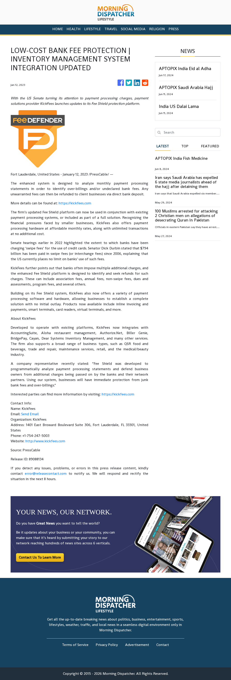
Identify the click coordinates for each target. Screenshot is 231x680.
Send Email (30, 414)
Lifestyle (92, 29)
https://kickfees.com (74, 203)
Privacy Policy (107, 644)
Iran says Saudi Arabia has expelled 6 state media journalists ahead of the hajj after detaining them (186, 182)
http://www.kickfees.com (45, 441)
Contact (162, 644)
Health (74, 29)
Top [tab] (184, 146)
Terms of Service (75, 644)
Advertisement (137, 644)
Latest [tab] (162, 146)
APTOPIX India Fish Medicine (181, 158)
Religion (157, 29)
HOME (57, 29)
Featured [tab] (210, 146)
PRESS (174, 29)
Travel (110, 29)
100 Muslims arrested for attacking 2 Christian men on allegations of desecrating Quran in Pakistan (186, 215)
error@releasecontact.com (46, 473)
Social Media (133, 29)
